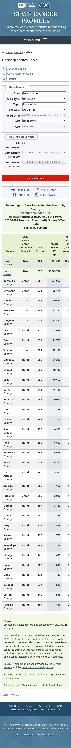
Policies (30, 706)
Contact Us (54, 709)
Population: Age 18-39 (35, 213)
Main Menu (32, 40)
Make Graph (48, 190)
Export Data (47, 195)
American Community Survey (38, 667)
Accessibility (45, 706)
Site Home (15, 706)
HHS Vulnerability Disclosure (27, 709)
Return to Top (10, 694)
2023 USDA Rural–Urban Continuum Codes (28, 639)
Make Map (23, 190)
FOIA (59, 706)
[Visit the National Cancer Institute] (26, 3)
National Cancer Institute (42, 728)
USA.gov (63, 728)
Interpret (23, 195)
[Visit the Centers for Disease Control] (44, 3)
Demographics (14, 52)
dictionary (13, 678)
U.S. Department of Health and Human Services (29, 724)
